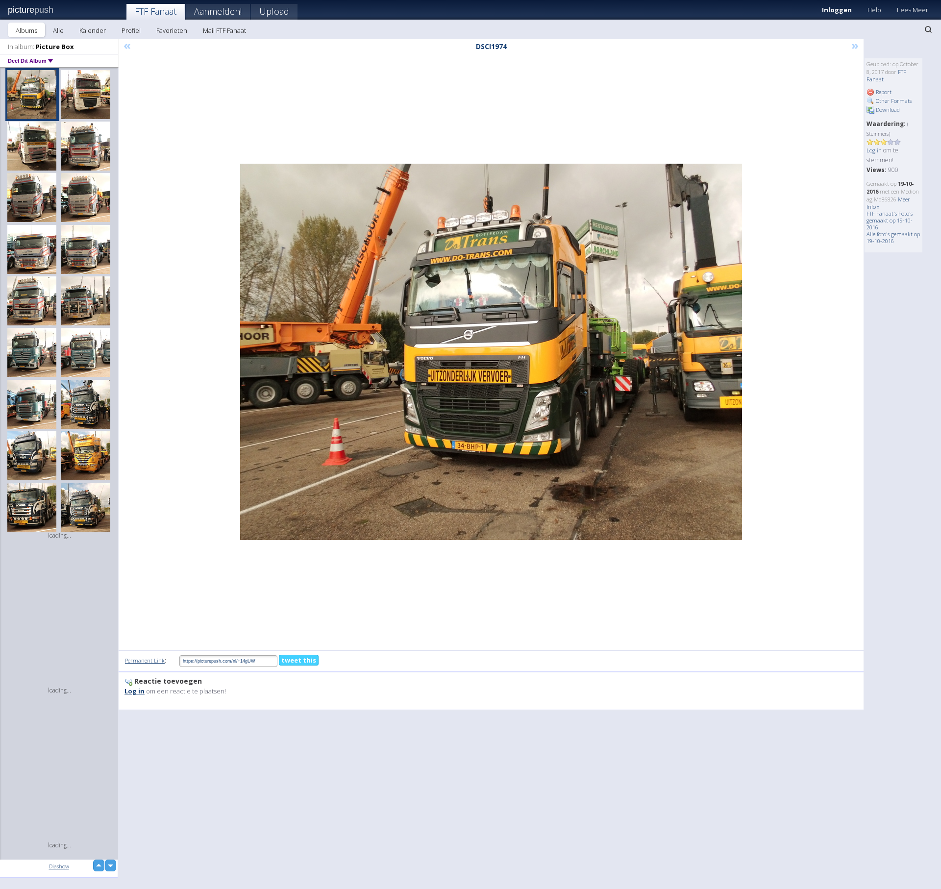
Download (887, 109)
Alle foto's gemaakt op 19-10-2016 (893, 237)
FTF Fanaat (155, 11)
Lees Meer (912, 9)
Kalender (92, 30)
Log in (874, 150)
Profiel (131, 30)
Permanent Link (145, 660)
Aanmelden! (218, 11)
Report (882, 92)
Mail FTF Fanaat (224, 30)
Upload (274, 11)
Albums (26, 30)
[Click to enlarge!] (491, 352)
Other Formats (893, 100)
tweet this (298, 660)
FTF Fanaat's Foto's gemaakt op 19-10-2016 (890, 220)
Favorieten (171, 30)
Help (874, 9)
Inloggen (837, 9)
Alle (58, 30)
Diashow (59, 866)
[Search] (928, 29)
